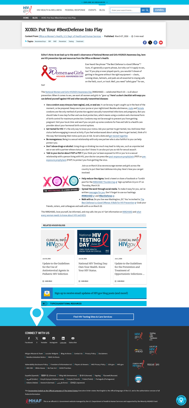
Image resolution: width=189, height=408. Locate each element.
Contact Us (78, 353)
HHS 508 (29, 368)
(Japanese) (77, 383)
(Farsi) (62, 383)
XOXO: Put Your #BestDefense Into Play (58, 17)
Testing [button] (71, 41)
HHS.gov (120, 364)
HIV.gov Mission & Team (34, 353)
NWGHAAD (127, 211)
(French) (73, 379)
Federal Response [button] (75, 9)
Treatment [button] (79, 41)
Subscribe (73, 342)
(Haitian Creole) (52, 379)
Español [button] (159, 10)
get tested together (118, 135)
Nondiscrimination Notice (36, 357)
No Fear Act (52, 368)
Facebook (29, 342)
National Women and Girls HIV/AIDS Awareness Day (68, 91)
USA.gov (111, 364)
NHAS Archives (54, 357)
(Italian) (32, 383)
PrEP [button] (54, 41)
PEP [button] (49, 41)
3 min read (84, 281)
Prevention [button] (62, 41)
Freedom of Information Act (61, 364)
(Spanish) (32, 375)
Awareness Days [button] (40, 41)
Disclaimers (103, 353)
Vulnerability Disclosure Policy (36, 364)
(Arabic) (32, 379)
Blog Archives (66, 353)
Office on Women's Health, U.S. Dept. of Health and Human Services (70, 36)
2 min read (120, 281)
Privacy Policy (90, 353)
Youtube (44, 342)
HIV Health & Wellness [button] (49, 9)
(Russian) (110, 375)
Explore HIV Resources (94, 2)
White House (40, 368)
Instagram (53, 342)
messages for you (97, 192)
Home (26, 17)
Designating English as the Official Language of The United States (53, 390)
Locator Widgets (52, 353)
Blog (102, 9)
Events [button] (92, 9)
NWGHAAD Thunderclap (104, 182)
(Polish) (87, 379)
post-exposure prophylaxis (121, 156)
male (130, 108)
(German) (47, 383)
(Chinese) (48, 375)
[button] (145, 10)
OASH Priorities (65, 368)
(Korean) (86, 375)
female (140, 108)
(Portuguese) (105, 379)
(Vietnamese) (68, 375)
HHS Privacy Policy (98, 364)
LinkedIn (63, 343)
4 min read (48, 281)
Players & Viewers (82, 364)
